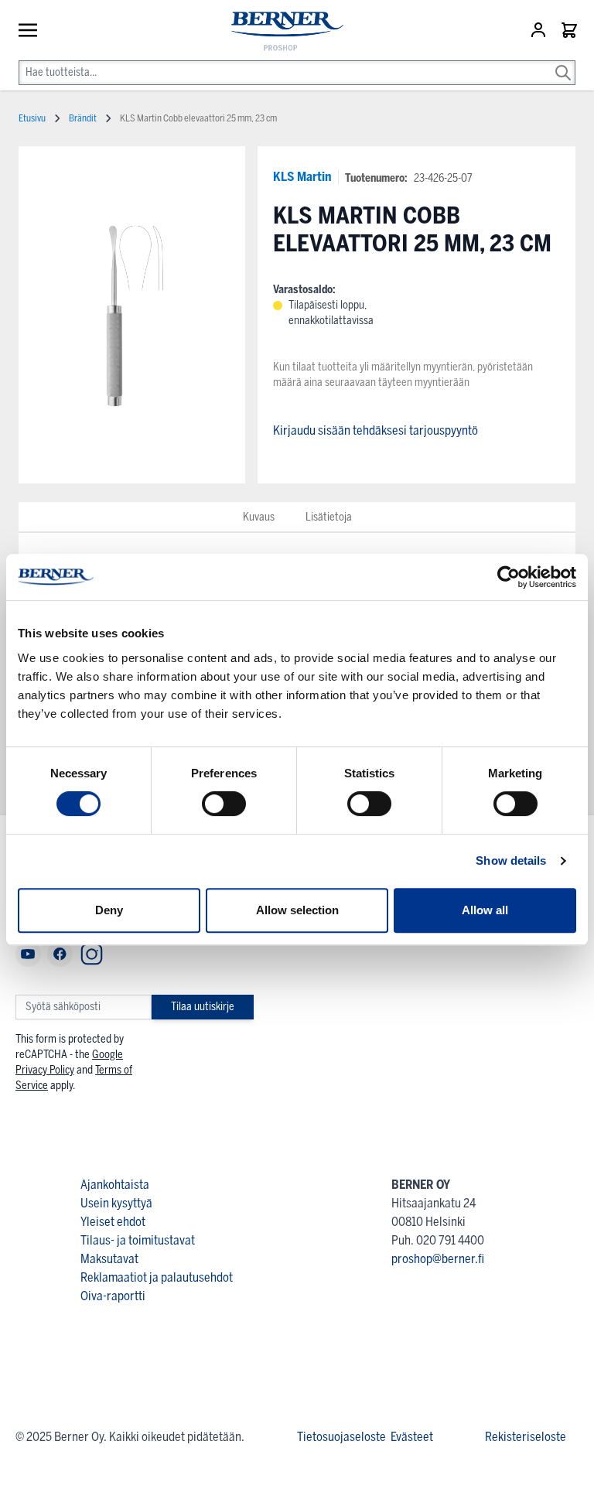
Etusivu (32, 118)
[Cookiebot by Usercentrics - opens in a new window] (508, 577)
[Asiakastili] (540, 30)
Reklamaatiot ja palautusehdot (156, 1277)
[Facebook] (60, 954)
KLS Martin (302, 176)
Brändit (83, 118)
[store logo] (280, 32)
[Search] (563, 61)
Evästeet (412, 1436)
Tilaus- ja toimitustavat (137, 1240)
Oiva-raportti (112, 1296)
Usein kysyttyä (116, 1203)
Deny (109, 910)
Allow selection (297, 910)
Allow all (485, 910)
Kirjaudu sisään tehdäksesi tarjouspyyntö (375, 430)
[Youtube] (28, 954)
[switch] (224, 803)
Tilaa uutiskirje (202, 1006)
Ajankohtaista (114, 1184)
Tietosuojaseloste (341, 1436)
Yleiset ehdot (112, 1221)
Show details (511, 860)
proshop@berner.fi (437, 1258)
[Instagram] (91, 954)
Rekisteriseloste (525, 1436)
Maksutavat (109, 1258)
